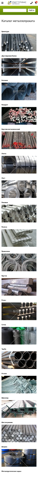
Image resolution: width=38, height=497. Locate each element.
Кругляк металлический (11, 129)
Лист (3, 178)
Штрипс (4, 447)
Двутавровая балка (9, 56)
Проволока (6, 251)
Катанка (5, 80)
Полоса (4, 227)
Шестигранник (7, 422)
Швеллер (5, 398)
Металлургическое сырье (11, 471)
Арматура (5, 31)
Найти (31, 10)
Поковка (5, 202)
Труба (4, 349)
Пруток (4, 276)
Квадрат (5, 105)
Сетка (4, 325)
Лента (4, 153)
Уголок (4, 373)
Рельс (4, 300)
